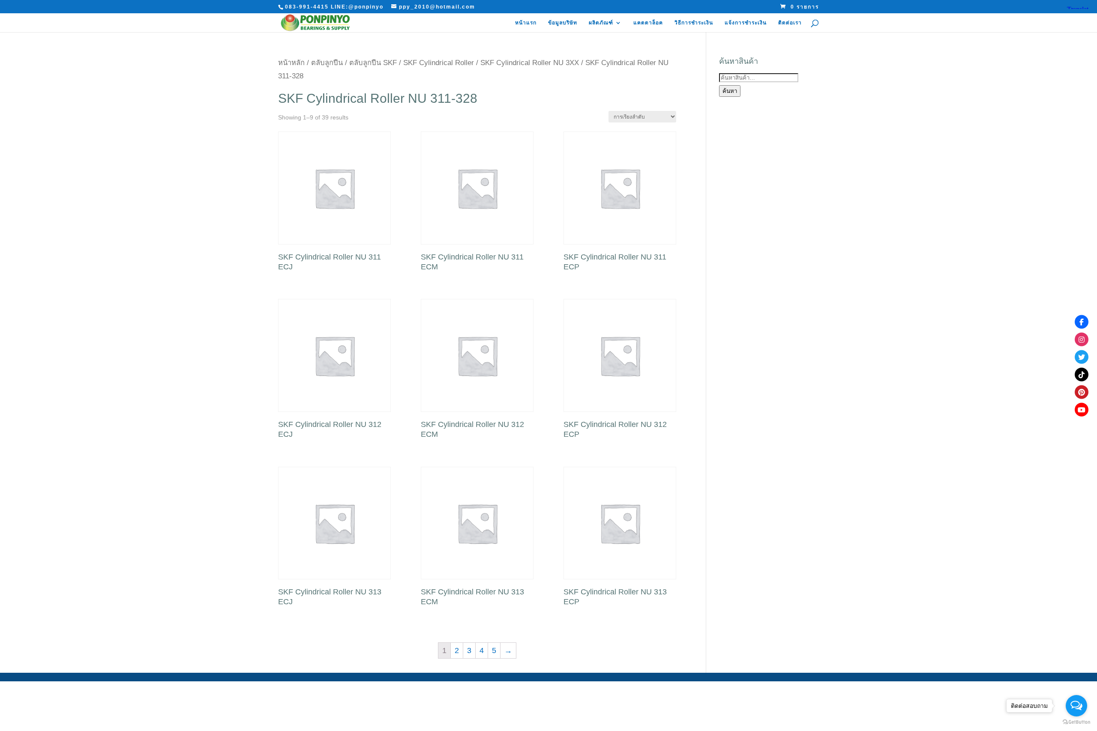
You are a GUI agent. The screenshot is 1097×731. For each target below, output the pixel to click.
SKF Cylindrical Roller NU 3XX (529, 63)
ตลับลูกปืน (327, 63)
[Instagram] (1081, 339)
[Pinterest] (1081, 392)
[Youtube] (1081, 409)
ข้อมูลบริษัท (562, 23)
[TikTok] (1081, 374)
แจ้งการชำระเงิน (746, 23)
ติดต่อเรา (790, 23)
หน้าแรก (526, 23)
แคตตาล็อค (648, 23)
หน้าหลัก (291, 63)
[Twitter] (1081, 357)
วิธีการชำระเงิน (693, 23)
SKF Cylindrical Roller (438, 63)
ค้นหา (729, 91)
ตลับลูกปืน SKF (373, 63)
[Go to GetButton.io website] (1076, 722)
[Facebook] (1081, 321)
